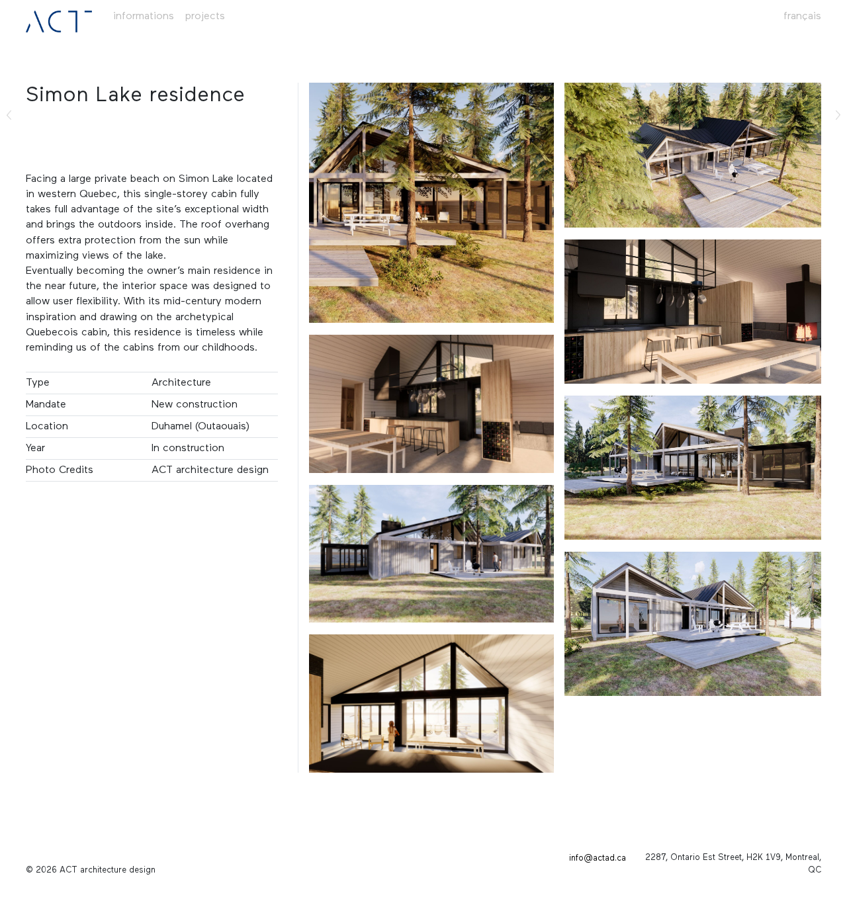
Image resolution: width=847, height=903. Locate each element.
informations (143, 16)
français (802, 16)
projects (205, 16)
